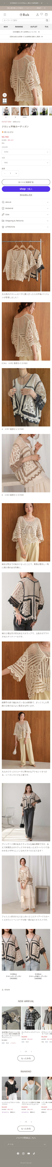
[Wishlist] (41, 14)
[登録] (44, 1144)
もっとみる (26, 1058)
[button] (4, 14)
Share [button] (7, 989)
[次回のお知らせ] (47, 3)
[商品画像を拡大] (4, 101)
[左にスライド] (20, 1051)
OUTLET (33, 27)
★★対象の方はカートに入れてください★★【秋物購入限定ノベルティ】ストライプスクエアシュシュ (11, 1034)
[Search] (47, 20)
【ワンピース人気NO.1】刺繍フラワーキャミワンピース (31, 1103)
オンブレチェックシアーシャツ (31, 1033)
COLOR (4, 147)
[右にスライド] (31, 1051)
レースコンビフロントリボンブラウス (11, 1103)
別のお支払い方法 (26, 195)
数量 (3, 168)
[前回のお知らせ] (4, 3)
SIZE (3, 158)
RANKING (19, 27)
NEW (6, 27)
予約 (46, 27)
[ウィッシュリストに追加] (5, 1027)
